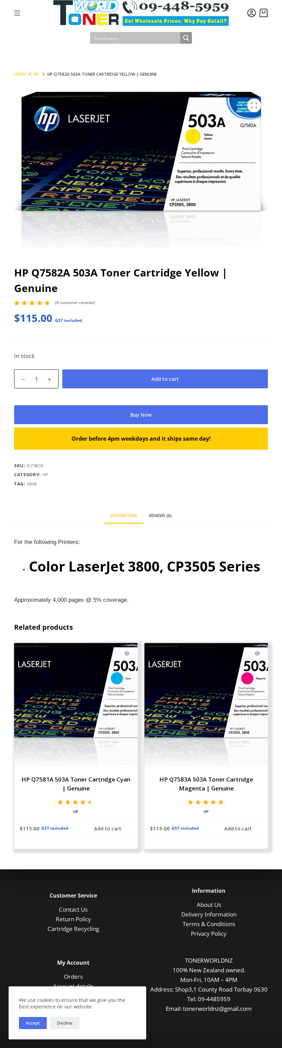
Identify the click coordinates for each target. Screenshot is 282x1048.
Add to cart (165, 378)
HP (45, 474)
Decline (65, 1023)
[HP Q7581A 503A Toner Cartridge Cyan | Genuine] (76, 704)
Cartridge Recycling (73, 929)
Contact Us (73, 909)
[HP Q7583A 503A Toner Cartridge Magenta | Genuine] (206, 704)
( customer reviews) (75, 302)
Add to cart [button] (107, 828)
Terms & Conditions (209, 924)
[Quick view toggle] (126, 653)
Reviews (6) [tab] (160, 515)
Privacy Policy (209, 933)
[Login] (251, 13)
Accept (33, 1023)
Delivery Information (209, 914)
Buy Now (141, 414)
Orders (73, 977)
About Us (209, 905)
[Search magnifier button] (186, 38)
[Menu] (17, 13)
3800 (31, 484)
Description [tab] (124, 515)
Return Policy (73, 919)
